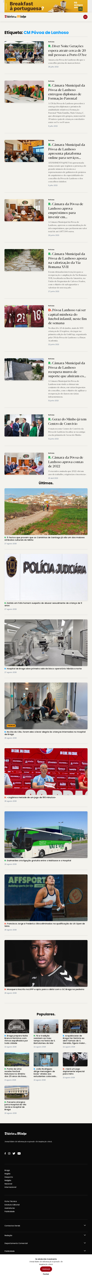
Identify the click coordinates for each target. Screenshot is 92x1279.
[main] (46, 572)
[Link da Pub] (46, 6)
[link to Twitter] (14, 1153)
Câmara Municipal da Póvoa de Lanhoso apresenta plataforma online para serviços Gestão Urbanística (45, 141)
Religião (7, 1180)
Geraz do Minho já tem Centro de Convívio (21, 415)
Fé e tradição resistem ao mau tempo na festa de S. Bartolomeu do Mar (45, 1023)
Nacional (8, 1183)
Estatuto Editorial (12, 1204)
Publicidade (9, 1211)
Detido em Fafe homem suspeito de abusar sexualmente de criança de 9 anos (40, 555)
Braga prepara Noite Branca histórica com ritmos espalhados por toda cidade (14, 1024)
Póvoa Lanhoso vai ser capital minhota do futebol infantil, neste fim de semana (36, 306)
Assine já (46, 1269)
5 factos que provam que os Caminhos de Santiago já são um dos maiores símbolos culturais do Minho (43, 491)
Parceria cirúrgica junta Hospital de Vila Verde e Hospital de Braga (15, 1090)
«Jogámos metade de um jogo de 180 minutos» (26, 749)
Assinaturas (9, 1208)
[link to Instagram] (9, 1153)
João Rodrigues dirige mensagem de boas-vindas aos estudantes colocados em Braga (44, 1057)
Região (7, 1173)
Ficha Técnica (10, 1201)
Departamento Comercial (16, 1243)
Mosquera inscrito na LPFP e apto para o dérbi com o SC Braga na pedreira (38, 941)
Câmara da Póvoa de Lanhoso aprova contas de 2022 (25, 454)
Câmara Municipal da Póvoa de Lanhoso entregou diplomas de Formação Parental (37, 82)
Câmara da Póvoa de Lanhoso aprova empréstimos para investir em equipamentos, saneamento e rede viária (43, 201)
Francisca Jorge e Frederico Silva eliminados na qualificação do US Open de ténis (41, 875)
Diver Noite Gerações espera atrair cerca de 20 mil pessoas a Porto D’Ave (34, 42)
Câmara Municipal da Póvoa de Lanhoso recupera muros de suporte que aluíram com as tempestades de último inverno (45, 361)
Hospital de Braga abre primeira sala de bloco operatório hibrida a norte (37, 620)
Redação (8, 1235)
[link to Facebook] (5, 1153)
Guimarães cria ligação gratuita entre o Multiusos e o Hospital (32, 812)
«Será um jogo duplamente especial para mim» (75, 1055)
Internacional (10, 1187)
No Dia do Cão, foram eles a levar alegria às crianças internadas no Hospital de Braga (43, 684)
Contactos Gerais (12, 1225)
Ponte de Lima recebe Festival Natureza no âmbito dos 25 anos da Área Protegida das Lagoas (15, 1059)
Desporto (8, 1177)
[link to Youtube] (19, 1153)
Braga (7, 1170)
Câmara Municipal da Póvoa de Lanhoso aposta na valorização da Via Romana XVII (37, 250)
